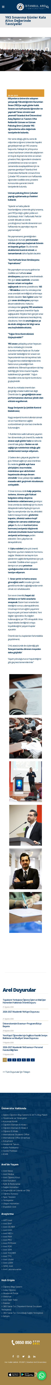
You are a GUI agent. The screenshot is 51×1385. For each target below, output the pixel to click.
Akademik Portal (10, 1293)
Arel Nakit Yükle (10, 1300)
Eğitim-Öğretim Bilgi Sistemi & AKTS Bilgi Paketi (25, 1115)
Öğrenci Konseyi (10, 1193)
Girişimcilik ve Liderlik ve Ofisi (16, 1190)
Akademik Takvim (11, 1144)
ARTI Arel (7, 1220)
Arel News (8, 1171)
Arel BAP (7, 1223)
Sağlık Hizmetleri (11, 1187)
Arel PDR (7, 1246)
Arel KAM (7, 1230)
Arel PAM (7, 1236)
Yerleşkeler (8, 1200)
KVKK (5, 1154)
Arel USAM (8, 1259)
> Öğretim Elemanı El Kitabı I (14, 1124)
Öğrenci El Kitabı (10, 1131)
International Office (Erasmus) (16, 1137)
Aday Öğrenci (9, 1290)
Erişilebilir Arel (9, 1207)
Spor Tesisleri (9, 1197)
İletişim (6, 1316)
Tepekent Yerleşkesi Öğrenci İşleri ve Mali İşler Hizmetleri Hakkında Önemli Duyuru (24, 1001)
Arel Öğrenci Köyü (11, 1177)
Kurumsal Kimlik (10, 1121)
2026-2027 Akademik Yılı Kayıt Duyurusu (21, 1011)
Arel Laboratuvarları (12, 1269)
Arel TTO (7, 1256)
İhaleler (6, 1303)
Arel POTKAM (9, 1243)
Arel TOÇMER (9, 1253)
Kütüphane (8, 1141)
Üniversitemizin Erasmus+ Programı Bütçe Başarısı (22, 1025)
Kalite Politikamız (10, 1147)
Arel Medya (8, 1174)
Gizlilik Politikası (10, 1151)
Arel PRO (7, 1240)
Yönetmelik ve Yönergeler (15, 1118)
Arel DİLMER (9, 1227)
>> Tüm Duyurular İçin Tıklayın (16, 1071)
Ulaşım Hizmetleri (11, 1203)
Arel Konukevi (9, 1180)
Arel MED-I (8, 1233)
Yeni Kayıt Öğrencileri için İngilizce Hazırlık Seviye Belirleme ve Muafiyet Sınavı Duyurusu (25, 1037)
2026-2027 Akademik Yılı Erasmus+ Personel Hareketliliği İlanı (23, 1048)
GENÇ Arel (8, 1266)
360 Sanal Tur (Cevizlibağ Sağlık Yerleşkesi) (23, 1313)
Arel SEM (7, 1249)
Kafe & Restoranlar (11, 1184)
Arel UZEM (8, 1262)
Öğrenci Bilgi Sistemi (12, 1286)
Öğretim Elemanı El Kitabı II (15, 1128)
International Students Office (16, 1134)
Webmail (7, 1296)
